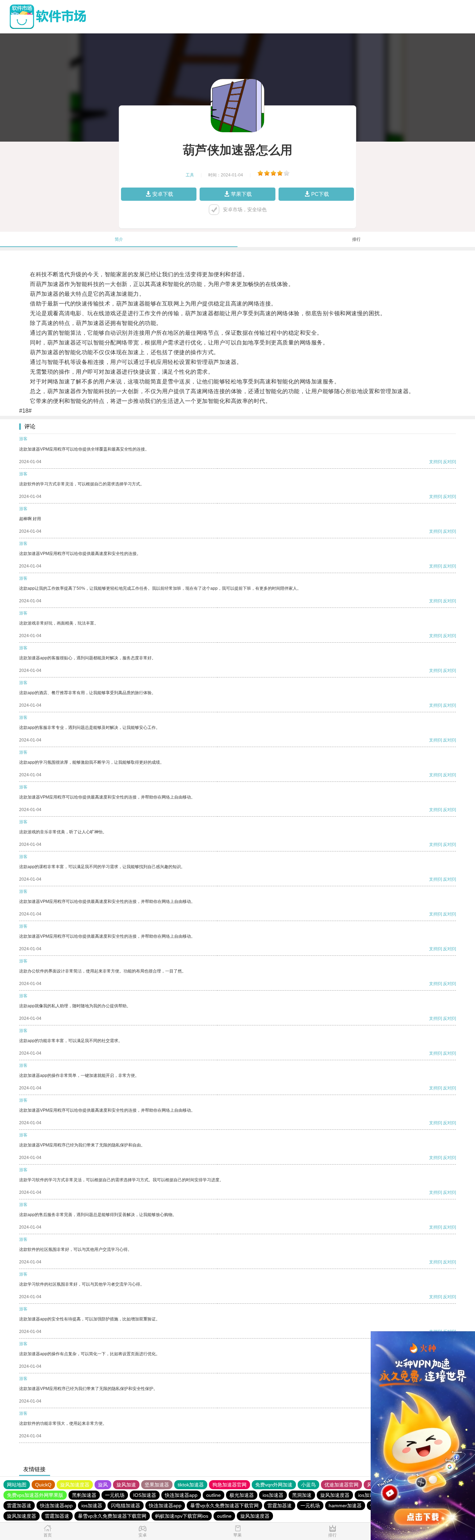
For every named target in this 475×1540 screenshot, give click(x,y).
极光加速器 (242, 1495)
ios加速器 (273, 1495)
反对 (447, 461)
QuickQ (43, 1484)
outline (213, 1495)
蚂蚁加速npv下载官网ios (181, 1516)
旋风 (103, 1484)
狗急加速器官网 (229, 1484)
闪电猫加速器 (125, 1505)
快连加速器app (181, 1495)
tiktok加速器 (191, 1484)
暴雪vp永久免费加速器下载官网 (224, 1505)
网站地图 (16, 1484)
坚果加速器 (157, 1484)
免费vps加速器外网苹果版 (35, 1495)
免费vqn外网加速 (273, 1484)
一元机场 (114, 1495)
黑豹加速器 (84, 1495)
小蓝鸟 (308, 1484)
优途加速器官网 (341, 1484)
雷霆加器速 (19, 1505)
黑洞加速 (302, 1495)
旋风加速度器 (74, 1484)
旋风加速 (126, 1484)
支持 (433, 461)
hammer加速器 (345, 1505)
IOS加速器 (144, 1495)
